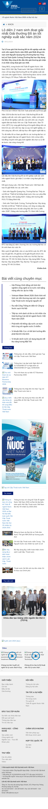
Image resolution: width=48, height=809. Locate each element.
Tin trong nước (31, 699)
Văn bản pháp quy (32, 733)
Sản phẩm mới (7, 735)
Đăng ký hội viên (32, 686)
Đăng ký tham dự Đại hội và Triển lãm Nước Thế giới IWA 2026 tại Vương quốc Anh (29, 534)
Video (4, 648)
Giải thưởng (6, 691)
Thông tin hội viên (32, 684)
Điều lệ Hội (6, 689)
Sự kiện (28, 745)
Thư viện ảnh (7, 759)
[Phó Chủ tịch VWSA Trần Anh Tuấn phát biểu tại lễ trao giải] (24, 94)
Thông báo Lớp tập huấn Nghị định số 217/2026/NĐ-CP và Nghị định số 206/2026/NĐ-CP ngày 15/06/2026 (28, 365)
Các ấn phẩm (7, 757)
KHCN (11, 24)
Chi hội (4, 686)
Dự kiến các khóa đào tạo (11, 716)
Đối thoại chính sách (33, 735)
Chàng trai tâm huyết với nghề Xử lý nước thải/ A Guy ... (11, 667)
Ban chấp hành (7, 684)
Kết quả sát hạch (8, 718)
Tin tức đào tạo (7, 722)
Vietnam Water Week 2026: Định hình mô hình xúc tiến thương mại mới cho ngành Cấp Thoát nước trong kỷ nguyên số (29, 298)
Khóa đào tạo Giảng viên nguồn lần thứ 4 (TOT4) (24, 619)
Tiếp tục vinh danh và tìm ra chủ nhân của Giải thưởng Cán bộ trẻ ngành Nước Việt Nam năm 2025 (29, 316)
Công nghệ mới (7, 737)
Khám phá (5, 742)
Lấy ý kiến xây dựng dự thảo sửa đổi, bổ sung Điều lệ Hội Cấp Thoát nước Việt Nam (29, 400)
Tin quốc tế (30, 701)
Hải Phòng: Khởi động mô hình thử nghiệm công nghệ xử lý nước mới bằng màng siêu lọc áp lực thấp (28, 288)
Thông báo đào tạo (9, 720)
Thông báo (30, 696)
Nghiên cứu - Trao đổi (10, 740)
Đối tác (28, 747)
